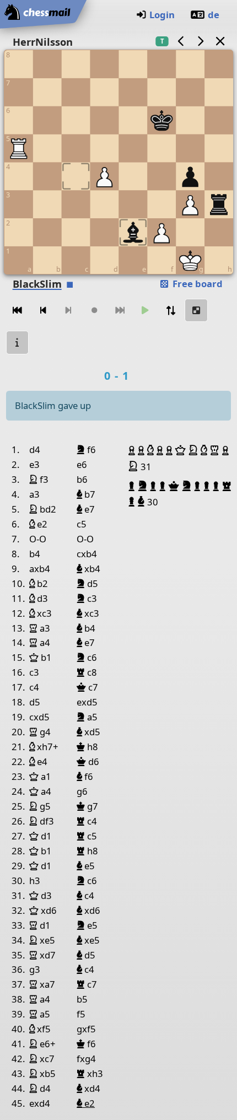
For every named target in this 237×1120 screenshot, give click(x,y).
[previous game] (180, 41)
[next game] (200, 41)
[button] (133, 450)
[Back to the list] (220, 41)
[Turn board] (170, 310)
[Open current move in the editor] (196, 310)
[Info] (17, 342)
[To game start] (17, 310)
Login (162, 14)
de (213, 14)
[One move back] (43, 310)
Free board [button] (196, 283)
